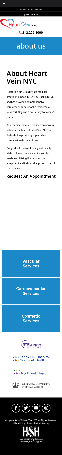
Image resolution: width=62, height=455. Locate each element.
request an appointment (31, 9)
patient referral (31, 14)
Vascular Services (31, 263)
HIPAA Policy (19, 423)
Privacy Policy (33, 423)
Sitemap (45, 423)
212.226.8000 (32, 32)
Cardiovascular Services (31, 291)
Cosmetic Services (31, 318)
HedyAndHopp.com (35, 442)
